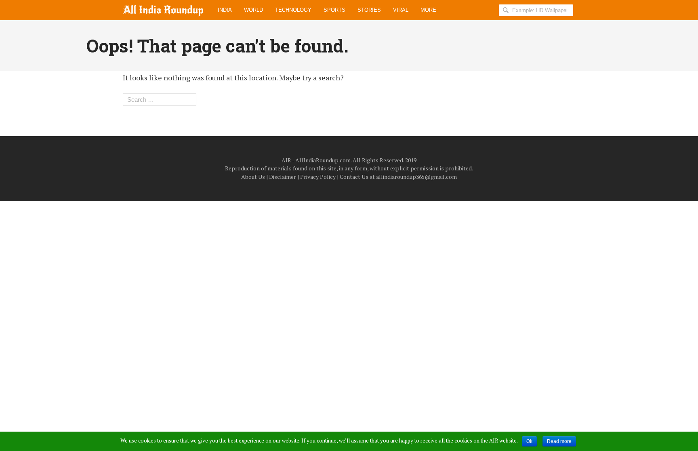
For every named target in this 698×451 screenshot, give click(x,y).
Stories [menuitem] (369, 10)
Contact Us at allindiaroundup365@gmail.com (398, 176)
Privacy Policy (318, 176)
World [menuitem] (253, 10)
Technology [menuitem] (293, 10)
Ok (529, 441)
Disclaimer (282, 176)
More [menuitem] (428, 10)
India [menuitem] (225, 10)
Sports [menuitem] (334, 10)
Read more (559, 441)
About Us (253, 176)
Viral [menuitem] (400, 10)
